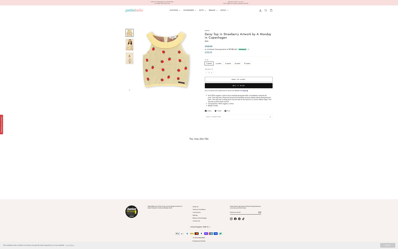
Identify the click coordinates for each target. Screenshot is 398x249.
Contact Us (196, 221)
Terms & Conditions (199, 209)
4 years (218, 63)
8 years (237, 63)
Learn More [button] (70, 245)
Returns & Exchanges (200, 218)
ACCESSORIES (189, 10)
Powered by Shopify (199, 241)
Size (207, 60)
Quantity (209, 69)
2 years (209, 63)
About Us (195, 207)
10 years (247, 63)
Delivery (195, 215)
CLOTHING (174, 10)
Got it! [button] (387, 245)
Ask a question (213, 117)
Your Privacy (197, 212)
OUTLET (223, 10)
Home (207, 30)
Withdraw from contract (1, 124)
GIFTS (201, 10)
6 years (228, 63)
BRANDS (212, 10)
